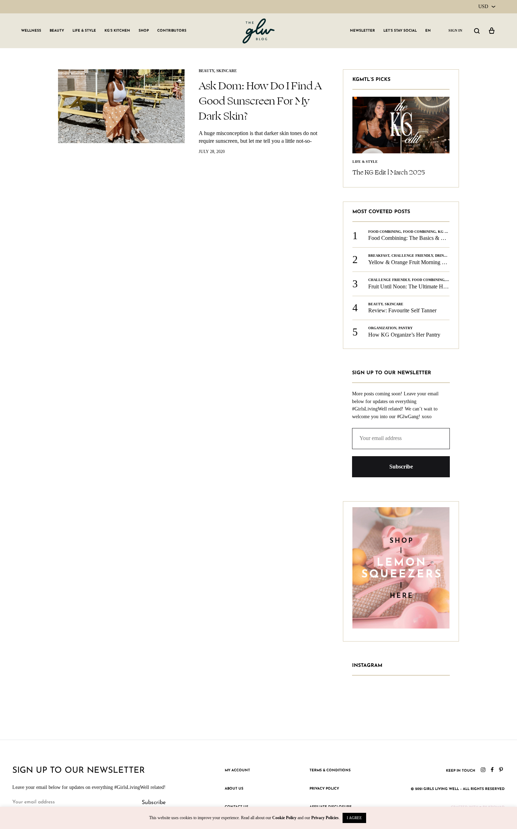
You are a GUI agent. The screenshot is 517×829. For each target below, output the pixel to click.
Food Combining (384, 232)
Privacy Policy (324, 789)
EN (428, 31)
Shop (144, 31)
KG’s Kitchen (117, 31)
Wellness (31, 31)
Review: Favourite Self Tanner (402, 310)
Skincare (226, 71)
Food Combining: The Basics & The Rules (416, 238)
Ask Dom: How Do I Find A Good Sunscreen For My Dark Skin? (260, 101)
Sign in (455, 30)
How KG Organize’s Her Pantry (404, 335)
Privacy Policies (325, 817)
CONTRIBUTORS (171, 31)
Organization (382, 328)
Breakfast (378, 255)
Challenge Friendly (412, 255)
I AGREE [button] (354, 818)
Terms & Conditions (330, 770)
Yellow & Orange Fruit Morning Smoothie (415, 262)
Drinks (442, 255)
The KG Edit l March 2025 (388, 172)
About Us (234, 789)
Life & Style (84, 31)
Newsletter (362, 31)
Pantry (405, 328)
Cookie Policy (284, 817)
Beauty (57, 31)
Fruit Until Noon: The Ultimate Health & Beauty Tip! (428, 286)
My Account (237, 770)
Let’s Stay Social (400, 31)
